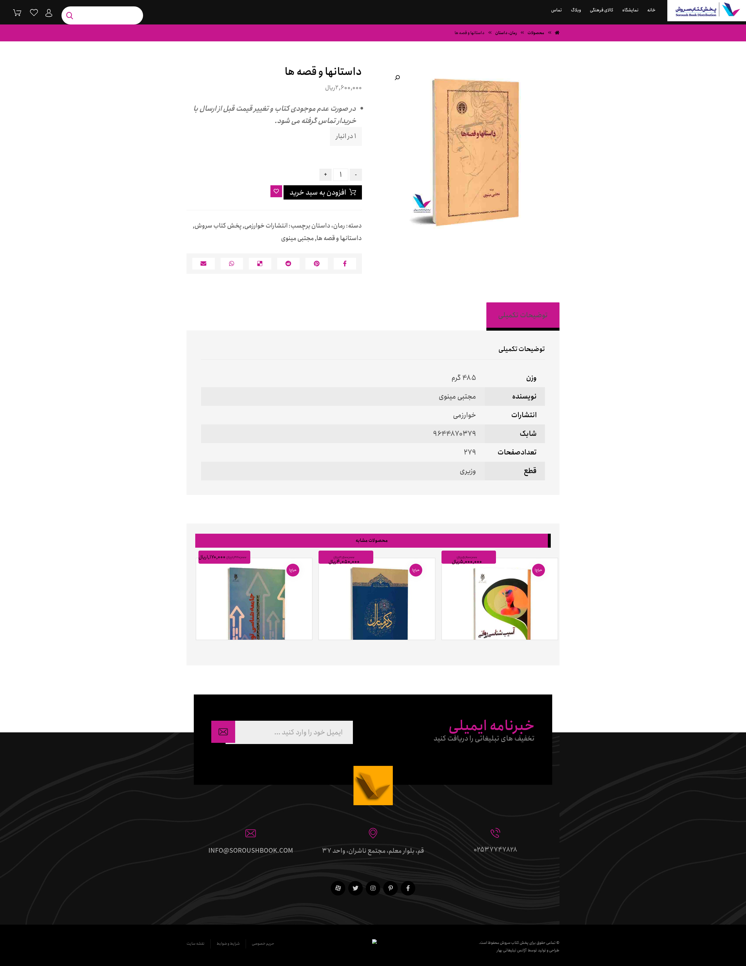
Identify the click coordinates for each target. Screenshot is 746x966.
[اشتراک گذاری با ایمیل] (203, 263)
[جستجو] (71, 15)
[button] (397, 78)
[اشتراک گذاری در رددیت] (288, 263)
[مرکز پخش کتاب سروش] (706, 10)
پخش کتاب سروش (218, 226)
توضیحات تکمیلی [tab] (523, 315)
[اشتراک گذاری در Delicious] (260, 263)
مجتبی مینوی (297, 238)
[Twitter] (355, 888)
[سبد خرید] (13, 12)
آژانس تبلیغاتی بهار (512, 950)
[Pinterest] (390, 888)
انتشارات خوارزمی (266, 226)
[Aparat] (338, 888)
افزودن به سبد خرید (317, 192)
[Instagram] (373, 888)
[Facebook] (408, 888)
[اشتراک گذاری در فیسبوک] (345, 263)
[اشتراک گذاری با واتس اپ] (232, 263)
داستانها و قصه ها (339, 238)
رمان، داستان (328, 226)
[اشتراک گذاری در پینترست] (316, 263)
